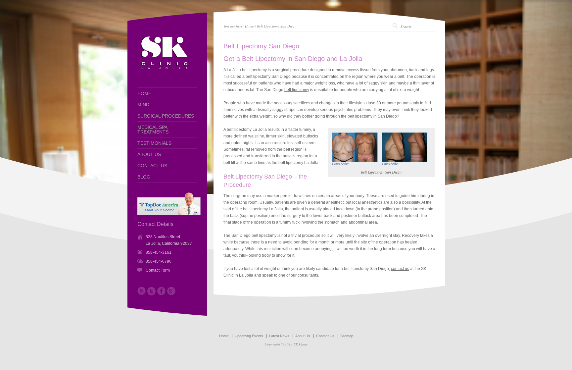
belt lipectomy (296, 89)
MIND (143, 104)
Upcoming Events (249, 336)
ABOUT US (149, 154)
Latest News (279, 336)
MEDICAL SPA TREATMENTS (152, 129)
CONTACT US (152, 165)
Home (249, 26)
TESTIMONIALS (154, 143)
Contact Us (325, 336)
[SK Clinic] (163, 71)
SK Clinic (301, 344)
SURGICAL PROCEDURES (165, 116)
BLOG (143, 177)
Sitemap (346, 336)
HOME (144, 93)
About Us (302, 336)
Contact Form (158, 270)
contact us (400, 268)
